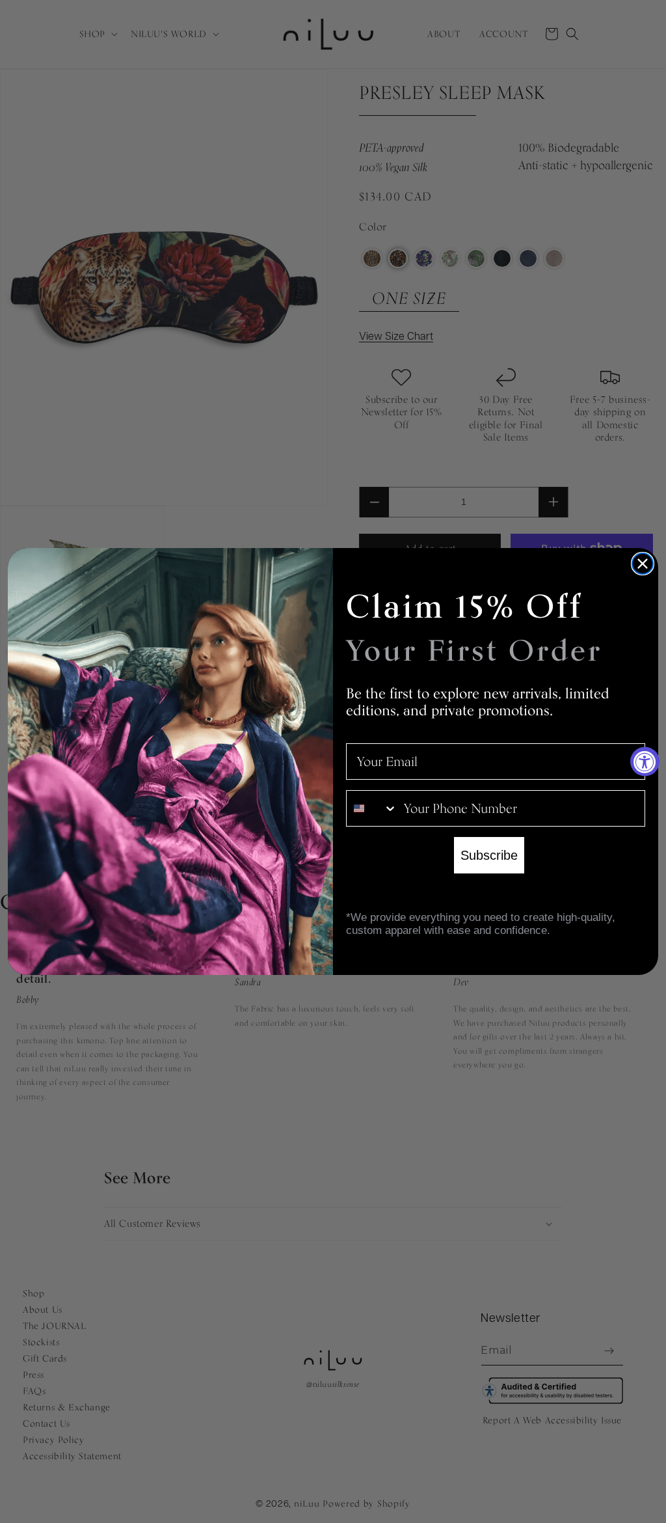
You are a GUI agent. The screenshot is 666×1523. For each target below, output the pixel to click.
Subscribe (489, 855)
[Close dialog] (642, 563)
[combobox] (372, 808)
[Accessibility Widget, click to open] (644, 761)
